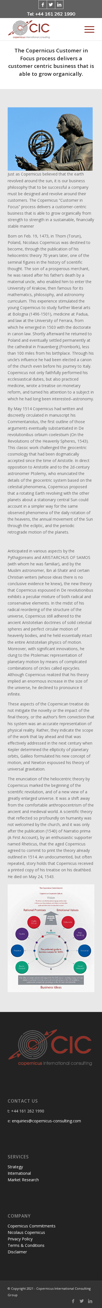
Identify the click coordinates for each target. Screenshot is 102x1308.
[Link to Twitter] (51, 4)
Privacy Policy (20, 1239)
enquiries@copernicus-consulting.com (46, 1120)
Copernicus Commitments (32, 1226)
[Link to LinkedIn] (59, 4)
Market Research (23, 1179)
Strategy (15, 1166)
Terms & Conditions (26, 1245)
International (19, 1173)
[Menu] (86, 29)
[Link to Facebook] (43, 4)
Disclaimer (17, 1251)
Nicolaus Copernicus (26, 1232)
